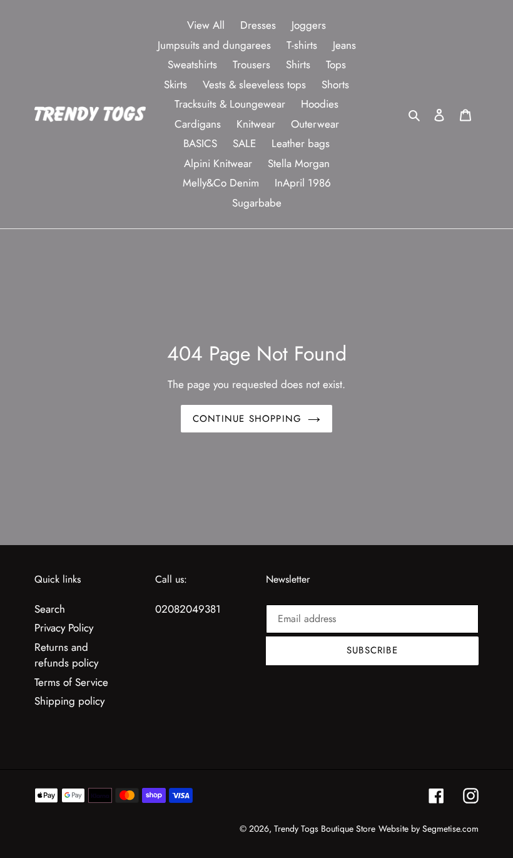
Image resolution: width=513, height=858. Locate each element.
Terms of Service (71, 682)
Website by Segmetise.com (428, 828)
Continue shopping (247, 419)
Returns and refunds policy (66, 655)
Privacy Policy (63, 627)
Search (49, 608)
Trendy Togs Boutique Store (324, 828)
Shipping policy (69, 700)
